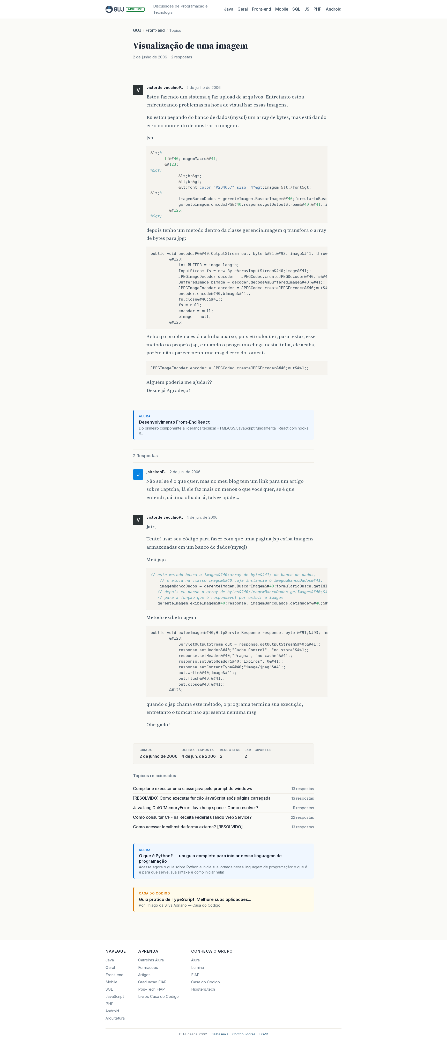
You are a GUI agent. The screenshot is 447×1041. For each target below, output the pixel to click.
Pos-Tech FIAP (151, 989)
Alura (195, 960)
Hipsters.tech (203, 989)
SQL (296, 9)
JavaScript (115, 996)
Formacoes (148, 967)
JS (306, 9)
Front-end (155, 30)
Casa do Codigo (205, 982)
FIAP (195, 975)
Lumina (197, 967)
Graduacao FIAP (152, 982)
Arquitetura (115, 1018)
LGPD (263, 1034)
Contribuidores (244, 1034)
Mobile (281, 9)
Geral (242, 9)
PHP (318, 9)
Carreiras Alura (151, 960)
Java (228, 9)
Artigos (144, 975)
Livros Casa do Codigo (158, 996)
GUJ (137, 30)
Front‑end (261, 9)
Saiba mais (220, 1034)
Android (333, 9)
